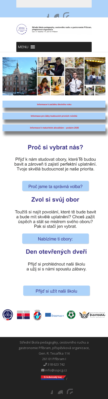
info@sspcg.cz (55, 370)
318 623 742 (56, 364)
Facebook (44, 13)
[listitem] (8, 314)
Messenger (54, 13)
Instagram (64, 13)
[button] (23, 47)
